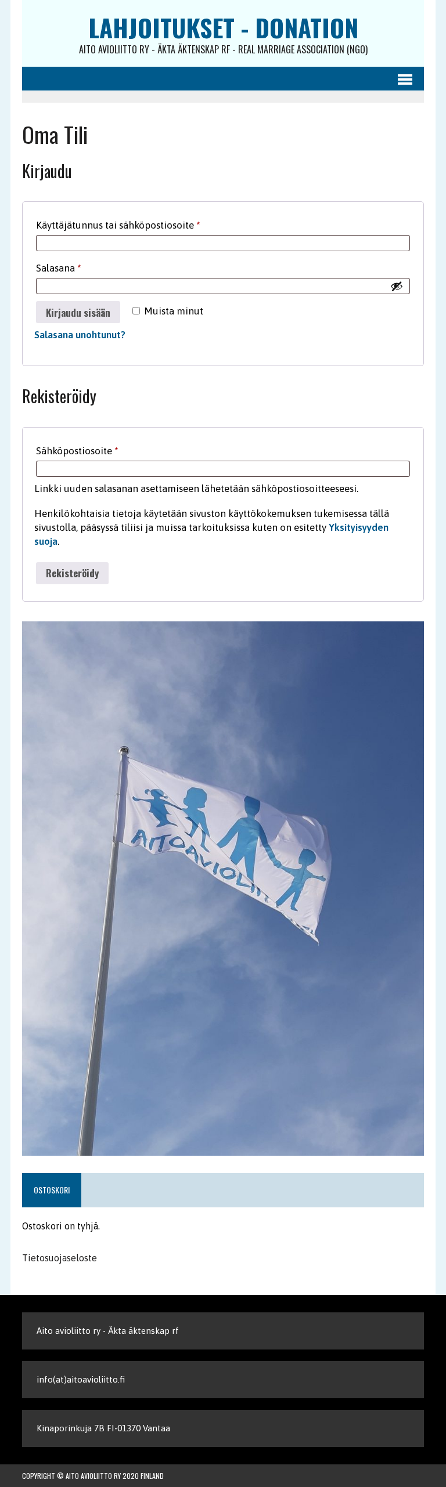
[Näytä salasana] (396, 286)
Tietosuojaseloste (59, 1258)
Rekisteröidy (72, 573)
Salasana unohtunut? (79, 335)
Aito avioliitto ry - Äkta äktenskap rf (108, 1331)
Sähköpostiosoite (99, 450)
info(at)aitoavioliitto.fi (81, 1379)
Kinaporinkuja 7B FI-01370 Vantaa (103, 1428)
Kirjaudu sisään (78, 312)
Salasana (80, 268)
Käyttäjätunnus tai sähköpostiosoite (140, 225)
